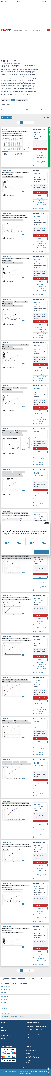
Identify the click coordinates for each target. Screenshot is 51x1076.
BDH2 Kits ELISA (5, 992)
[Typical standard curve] (12, 185)
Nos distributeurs (31, 1042)
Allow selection (25, 552)
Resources (3, 1033)
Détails (40, 152)
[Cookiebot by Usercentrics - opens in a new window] (43, 523)
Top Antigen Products (6, 1035)
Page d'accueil (5, 1016)
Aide (2, 1027)
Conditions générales (43, 1071)
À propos (5, 1071)
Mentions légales (12, 1071)
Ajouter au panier (41, 149)
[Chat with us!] (48, 1072)
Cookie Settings (33, 1071)
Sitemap (3, 1038)
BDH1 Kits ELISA (5, 996)
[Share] (48, 1069)
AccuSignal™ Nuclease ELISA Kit (34, 1029)
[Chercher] (48, 30)
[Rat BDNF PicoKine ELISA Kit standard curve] (12, 484)
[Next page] (32, 122)
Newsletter (3, 1030)
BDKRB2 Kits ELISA (5, 986)
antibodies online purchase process (35, 1040)
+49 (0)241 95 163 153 (24, 1)
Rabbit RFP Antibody (31, 1032)
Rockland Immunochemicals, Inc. (34, 1062)
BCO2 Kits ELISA (5, 1006)
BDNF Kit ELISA (6, 129)
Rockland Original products (33, 1034)
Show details (44, 547)
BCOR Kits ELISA (5, 1002)
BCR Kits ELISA (4, 999)
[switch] (19, 543)
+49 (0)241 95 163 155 (33, 1058)
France (43, 142)
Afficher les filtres (8, 117)
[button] (31, 144)
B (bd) (11, 1016)
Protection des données (23, 1071)
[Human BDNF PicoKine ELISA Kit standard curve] (12, 443)
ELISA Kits (29, 1037)
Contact (3, 1025)
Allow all (42, 552)
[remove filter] (9, 100)
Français (5, 1)
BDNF (15, 1016)
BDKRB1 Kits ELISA (5, 989)
